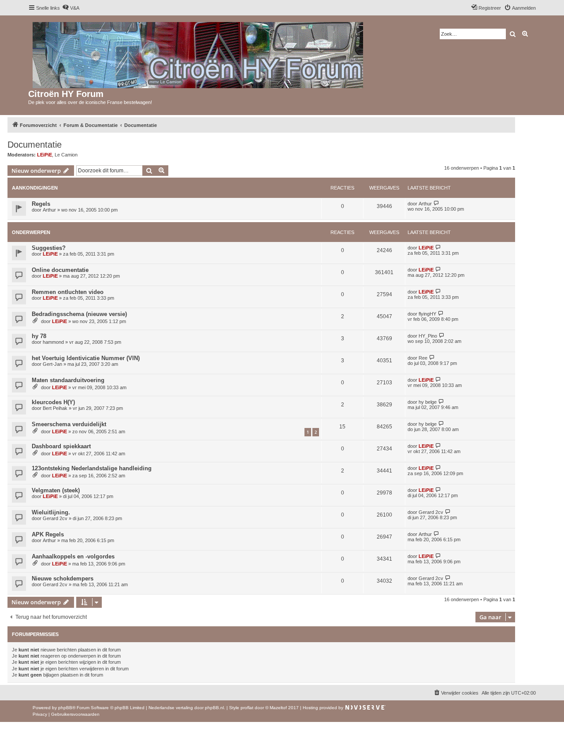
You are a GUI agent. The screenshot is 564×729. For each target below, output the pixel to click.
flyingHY (427, 313)
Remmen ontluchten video (68, 292)
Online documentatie (60, 270)
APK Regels (48, 534)
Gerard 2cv (55, 518)
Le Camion (66, 154)
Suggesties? (49, 248)
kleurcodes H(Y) (53, 402)
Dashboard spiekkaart (61, 446)
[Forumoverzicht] (198, 53)
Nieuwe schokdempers (62, 578)
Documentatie (34, 144)
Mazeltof (278, 707)
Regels (41, 204)
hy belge (428, 402)
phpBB (65, 707)
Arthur (49, 209)
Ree (423, 358)
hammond (53, 342)
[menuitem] (70, 8)
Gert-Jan (52, 364)
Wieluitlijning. (51, 512)
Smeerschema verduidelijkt (69, 424)
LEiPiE (44, 154)
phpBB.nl (214, 707)
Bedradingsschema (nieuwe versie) (79, 314)
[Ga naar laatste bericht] (436, 203)
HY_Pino (428, 335)
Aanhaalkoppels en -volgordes (73, 556)
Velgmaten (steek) (56, 490)
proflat (247, 707)
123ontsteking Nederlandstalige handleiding (92, 468)
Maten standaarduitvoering (68, 380)
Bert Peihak (55, 408)
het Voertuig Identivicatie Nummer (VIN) (86, 358)
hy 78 (39, 336)
